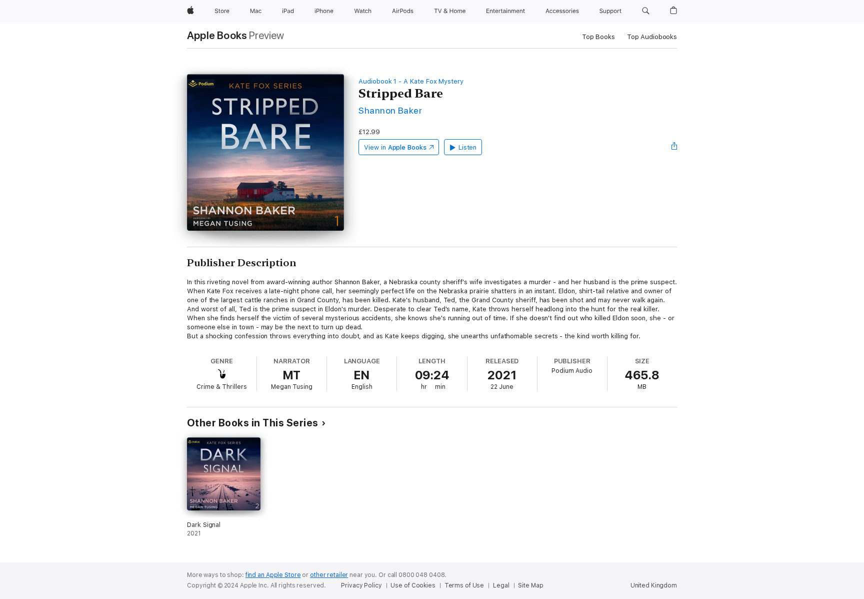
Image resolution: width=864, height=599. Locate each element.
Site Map (530, 585)
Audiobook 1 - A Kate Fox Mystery (411, 81)
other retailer (329, 574)
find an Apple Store (273, 574)
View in (395, 147)
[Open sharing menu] (674, 147)
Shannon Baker (390, 110)
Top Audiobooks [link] (652, 37)
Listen (467, 147)
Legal (501, 585)
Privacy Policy (361, 585)
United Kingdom (653, 585)
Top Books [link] (598, 37)
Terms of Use (464, 585)
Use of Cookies (412, 585)
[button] (646, 11)
